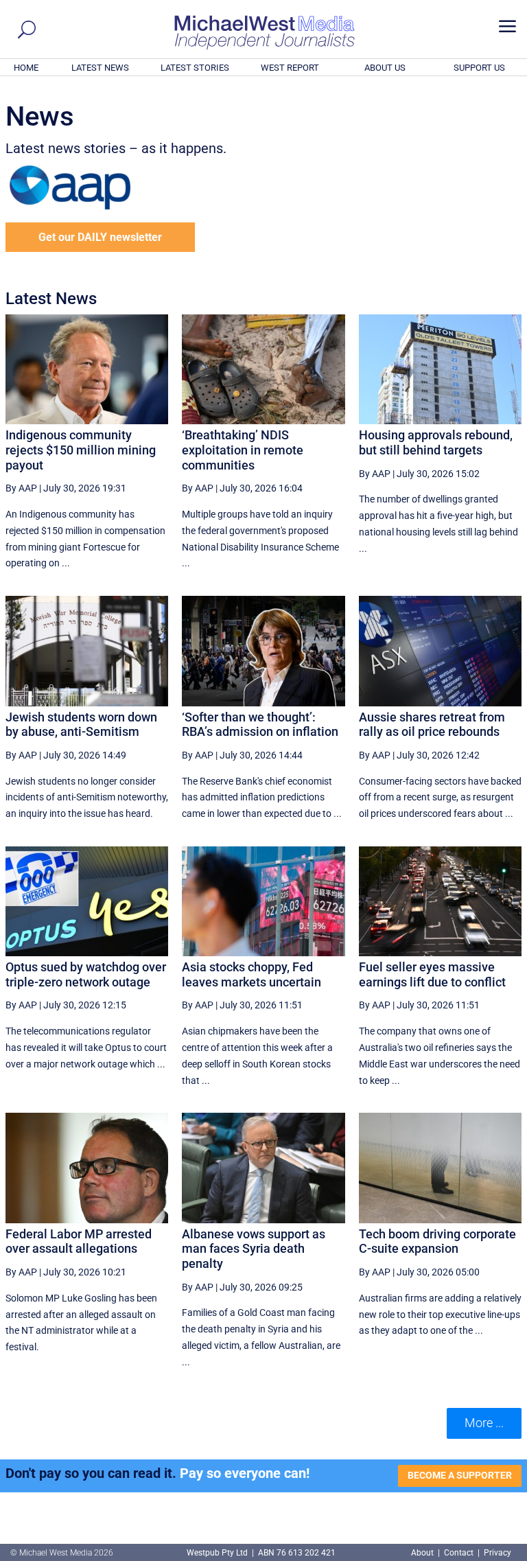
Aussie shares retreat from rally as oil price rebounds (432, 724)
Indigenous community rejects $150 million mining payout (80, 450)
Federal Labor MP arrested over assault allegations (78, 1241)
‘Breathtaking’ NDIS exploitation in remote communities (242, 450)
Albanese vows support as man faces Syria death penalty (253, 1249)
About (423, 1553)
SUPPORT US (479, 67)
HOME (26, 67)
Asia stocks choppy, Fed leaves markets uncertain (251, 974)
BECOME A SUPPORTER (460, 1475)
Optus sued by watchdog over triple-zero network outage (85, 974)
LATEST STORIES (195, 67)
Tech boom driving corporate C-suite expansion (437, 1241)
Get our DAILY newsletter (100, 237)
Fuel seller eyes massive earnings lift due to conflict (432, 974)
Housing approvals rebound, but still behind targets (436, 442)
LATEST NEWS (100, 67)
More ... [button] (484, 1422)
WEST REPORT (290, 67)
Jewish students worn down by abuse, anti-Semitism (81, 724)
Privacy (497, 1553)
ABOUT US (385, 67)
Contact (458, 1553)
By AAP (21, 488)
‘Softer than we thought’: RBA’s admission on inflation (260, 724)
